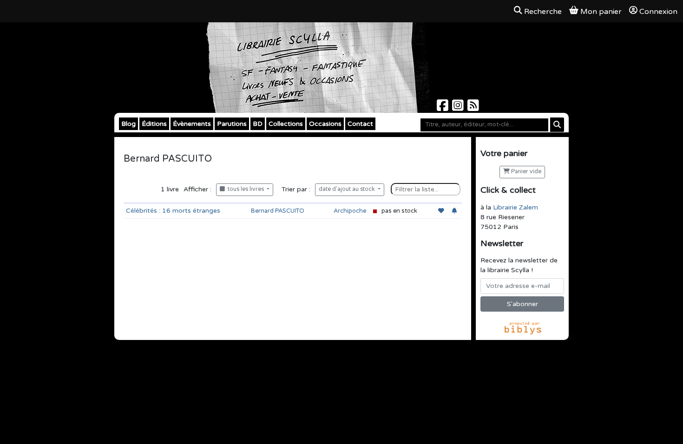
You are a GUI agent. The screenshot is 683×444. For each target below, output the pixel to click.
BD (258, 124)
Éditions (154, 124)
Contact (360, 124)
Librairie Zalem (515, 207)
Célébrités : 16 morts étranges (173, 211)
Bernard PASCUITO (277, 211)
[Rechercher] (557, 125)
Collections (286, 124)
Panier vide (525, 171)
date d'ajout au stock (347, 189)
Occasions (325, 124)
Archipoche (350, 211)
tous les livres (245, 189)
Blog (128, 124)
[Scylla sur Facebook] (443, 108)
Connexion (658, 11)
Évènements (192, 124)
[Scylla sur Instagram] (458, 108)
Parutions (232, 124)
